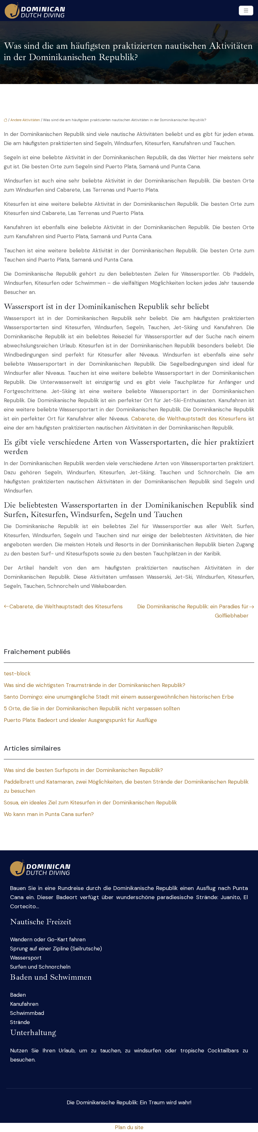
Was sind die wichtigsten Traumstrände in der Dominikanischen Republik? (94, 685)
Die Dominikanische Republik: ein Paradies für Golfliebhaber (193, 611)
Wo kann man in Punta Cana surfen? (49, 814)
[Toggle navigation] (246, 10)
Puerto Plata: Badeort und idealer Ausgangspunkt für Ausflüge (80, 720)
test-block (17, 673)
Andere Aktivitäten (25, 120)
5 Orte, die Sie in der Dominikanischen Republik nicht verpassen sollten (92, 708)
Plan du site (129, 1127)
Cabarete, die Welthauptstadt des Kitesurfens (189, 418)
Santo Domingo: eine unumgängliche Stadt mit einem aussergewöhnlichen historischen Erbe (119, 696)
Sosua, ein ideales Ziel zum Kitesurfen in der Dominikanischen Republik (90, 802)
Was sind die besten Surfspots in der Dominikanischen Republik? (83, 770)
